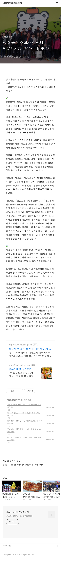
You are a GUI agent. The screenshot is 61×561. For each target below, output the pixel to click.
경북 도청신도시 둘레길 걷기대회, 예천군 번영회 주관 (24, 422)
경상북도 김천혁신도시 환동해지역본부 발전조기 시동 (24, 438)
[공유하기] (16, 391)
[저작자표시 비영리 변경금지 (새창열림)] (39, 391)
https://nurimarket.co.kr (20, 365)
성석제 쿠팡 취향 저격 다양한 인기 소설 (30, 349)
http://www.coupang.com (20, 344)
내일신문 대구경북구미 (13, 3)
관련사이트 (7, 546)
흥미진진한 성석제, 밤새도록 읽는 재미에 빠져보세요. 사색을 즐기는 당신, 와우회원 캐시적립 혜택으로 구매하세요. (30, 354)
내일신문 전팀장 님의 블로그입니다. (19, 516)
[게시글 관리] (20, 391)
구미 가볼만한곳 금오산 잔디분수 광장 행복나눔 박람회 (24, 430)
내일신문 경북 (12, 400)
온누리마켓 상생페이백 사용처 (22, 369)
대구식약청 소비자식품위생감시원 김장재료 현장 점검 (23, 414)
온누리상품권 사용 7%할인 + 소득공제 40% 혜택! (21, 374)
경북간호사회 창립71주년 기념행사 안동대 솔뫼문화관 (24, 406)
